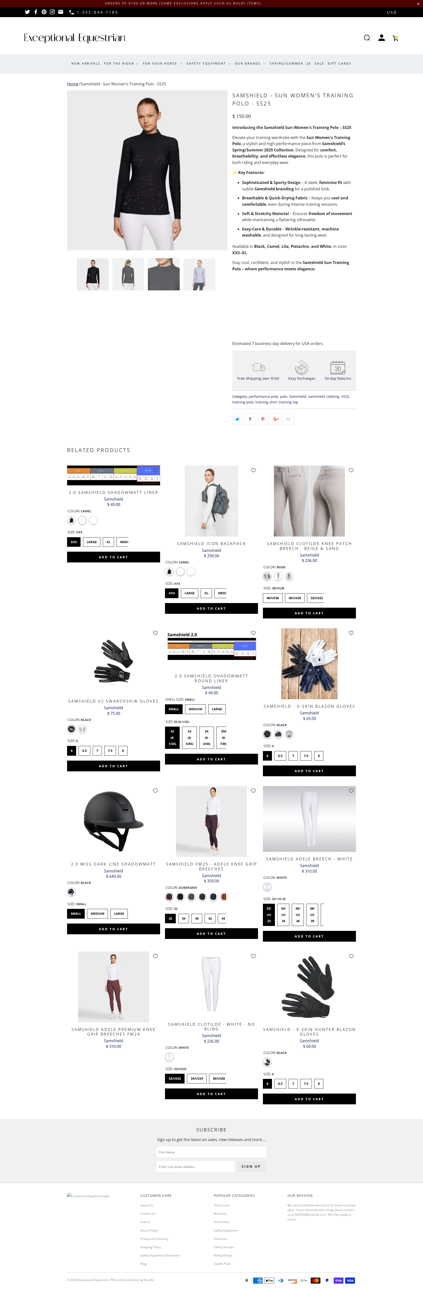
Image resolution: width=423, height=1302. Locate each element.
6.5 (84, 749)
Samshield (297, 396)
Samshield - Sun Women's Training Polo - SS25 (123, 84)
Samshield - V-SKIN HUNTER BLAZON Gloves (309, 986)
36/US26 (219, 1077)
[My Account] (382, 38)
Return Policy (149, 1230)
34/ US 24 (283, 913)
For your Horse (161, 63)
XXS (74, 540)
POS (113, 1280)
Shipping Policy (151, 1247)
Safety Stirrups (224, 1247)
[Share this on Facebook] (250, 419)
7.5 (110, 749)
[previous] (75, 170)
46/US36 (273, 596)
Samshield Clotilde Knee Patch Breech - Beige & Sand (309, 501)
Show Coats (222, 1205)
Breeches (220, 1213)
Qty (235, 288)
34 (184, 917)
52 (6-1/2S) (172, 736)
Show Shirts (222, 1222)
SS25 (345, 396)
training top (288, 402)
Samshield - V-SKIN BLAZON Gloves (309, 663)
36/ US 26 (298, 913)
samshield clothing (323, 396)
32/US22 (317, 596)
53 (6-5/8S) (189, 736)
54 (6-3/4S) (206, 736)
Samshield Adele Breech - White (309, 819)
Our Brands (248, 63)
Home (72, 84)
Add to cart (113, 557)
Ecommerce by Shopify (138, 1280)
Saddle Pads (222, 1264)
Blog (144, 1264)
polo (283, 396)
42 (210, 917)
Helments (220, 1239)
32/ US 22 (269, 913)
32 (170, 917)
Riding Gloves (223, 1255)
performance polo (263, 396)
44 (223, 917)
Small (174, 707)
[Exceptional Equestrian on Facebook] (36, 13)
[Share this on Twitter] (237, 419)
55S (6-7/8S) (223, 736)
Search (145, 1222)
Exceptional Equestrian (93, 1280)
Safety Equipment (207, 63)
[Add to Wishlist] (155, 470)
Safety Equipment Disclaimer (160, 1255)
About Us (147, 1205)
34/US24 (197, 1077)
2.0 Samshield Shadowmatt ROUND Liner (211, 648)
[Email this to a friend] (288, 419)
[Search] (367, 38)
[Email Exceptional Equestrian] (61, 13)
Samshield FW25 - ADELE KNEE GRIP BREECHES (211, 821)
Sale (319, 63)
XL (108, 540)
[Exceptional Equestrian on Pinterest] (44, 13)
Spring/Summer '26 (290, 63)
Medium (127, 540)
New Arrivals (86, 63)
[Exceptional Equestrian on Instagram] (52, 13)
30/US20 (295, 596)
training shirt (266, 402)
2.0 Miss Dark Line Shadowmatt (113, 821)
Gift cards (340, 63)
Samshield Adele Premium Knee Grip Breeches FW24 (113, 986)
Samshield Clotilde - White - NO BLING (211, 984)
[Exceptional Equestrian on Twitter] (27, 13)
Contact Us (148, 1213)
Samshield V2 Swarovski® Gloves (113, 661)
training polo (242, 402)
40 (197, 917)
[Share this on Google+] (275, 419)
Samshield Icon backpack (211, 501)
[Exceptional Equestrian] (74, 38)
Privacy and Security (154, 1239)
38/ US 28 (312, 913)
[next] (219, 170)
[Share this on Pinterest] (263, 419)
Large (92, 540)
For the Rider (120, 63)
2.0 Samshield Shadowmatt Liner (113, 475)
